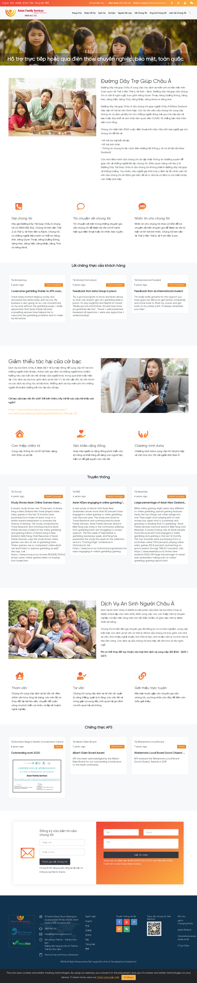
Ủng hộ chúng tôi (158, 13)
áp (134, 864)
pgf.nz (180, 920)
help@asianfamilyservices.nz (149, 3)
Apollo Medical (184, 930)
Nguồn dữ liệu (125, 13)
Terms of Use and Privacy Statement (61, 955)
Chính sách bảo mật (108, 977)
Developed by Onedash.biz (123, 962)
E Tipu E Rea (183, 946)
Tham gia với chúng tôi (54, 861)
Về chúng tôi (141, 13)
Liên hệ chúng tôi (177, 13)
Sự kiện (111, 13)
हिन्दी (47, 3)
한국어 (26, 3)
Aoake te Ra (183, 939)
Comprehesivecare (187, 936)
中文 (12, 3)
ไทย (31, 3)
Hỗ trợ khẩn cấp (96, 3)
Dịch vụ (102, 13)
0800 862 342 (120, 3)
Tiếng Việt (39, 3)
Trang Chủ (77, 13)
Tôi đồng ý (129, 977)
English (5, 3)
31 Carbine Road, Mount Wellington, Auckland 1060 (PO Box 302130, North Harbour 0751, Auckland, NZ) (61, 919)
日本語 (18, 3)
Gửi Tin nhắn (141, 855)
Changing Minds (185, 923)
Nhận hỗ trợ (90, 13)
